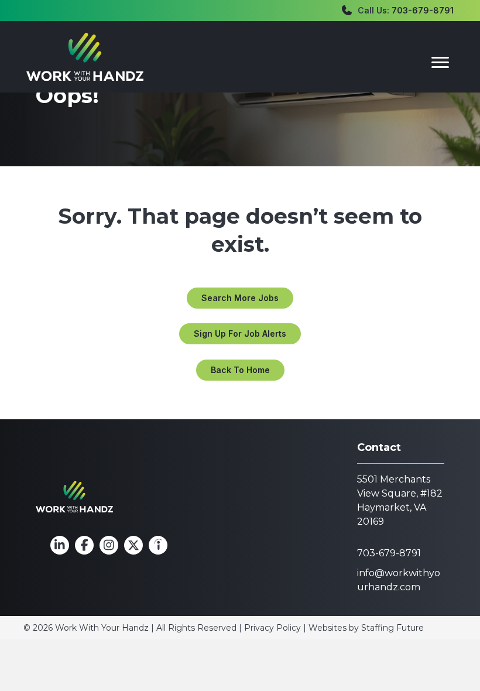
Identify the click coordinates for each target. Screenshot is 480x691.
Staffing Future (392, 627)
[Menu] (440, 63)
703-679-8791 (423, 10)
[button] (240, 298)
